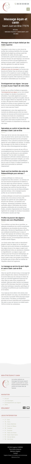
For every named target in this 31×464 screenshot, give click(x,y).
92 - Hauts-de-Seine (10, 432)
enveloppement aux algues (9, 92)
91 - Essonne (8, 430)
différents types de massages (10, 69)
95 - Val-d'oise (9, 439)
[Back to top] (27, 457)
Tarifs (6, 404)
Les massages (9, 400)
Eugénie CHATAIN (17, 447)
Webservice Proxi (15, 457)
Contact (15, 453)
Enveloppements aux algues (13, 402)
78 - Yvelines (8, 428)
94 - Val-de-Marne (10, 437)
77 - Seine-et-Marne (10, 426)
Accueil (7, 398)
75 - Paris (7, 422)
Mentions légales (15, 451)
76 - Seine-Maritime (10, 424)
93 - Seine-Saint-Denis (11, 435)
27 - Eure (7, 419)
